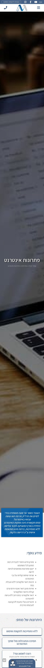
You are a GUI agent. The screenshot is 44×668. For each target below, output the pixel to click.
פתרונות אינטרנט (22, 259)
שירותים (24, 266)
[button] (36, 660)
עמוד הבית (32, 266)
